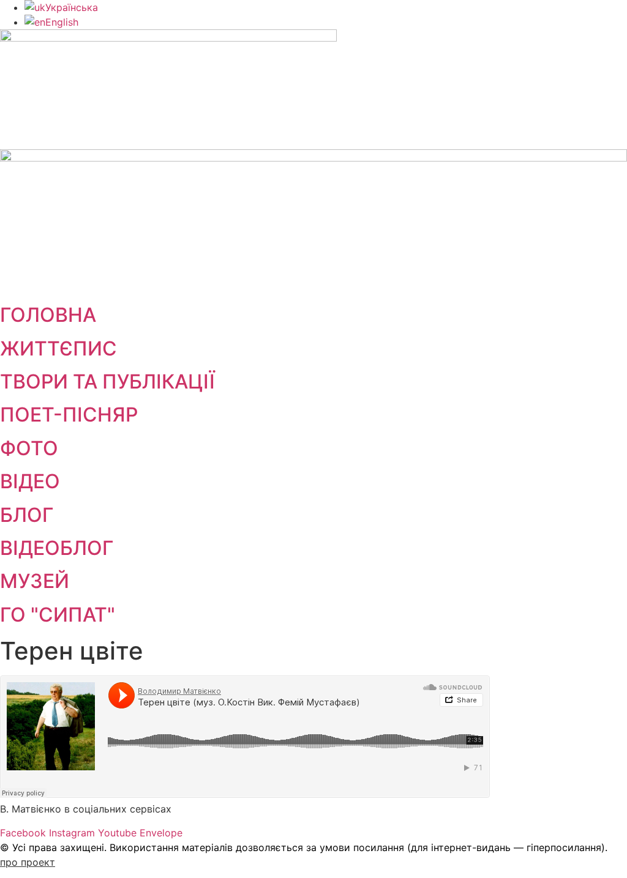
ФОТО (29, 448)
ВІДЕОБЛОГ (56, 548)
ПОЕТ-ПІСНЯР (69, 414)
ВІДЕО (30, 481)
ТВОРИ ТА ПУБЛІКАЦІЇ (107, 381)
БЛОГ (26, 515)
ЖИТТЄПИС (58, 348)
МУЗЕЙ (34, 581)
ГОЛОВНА (48, 315)
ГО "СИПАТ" (57, 615)
